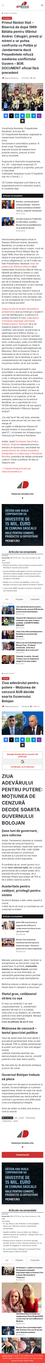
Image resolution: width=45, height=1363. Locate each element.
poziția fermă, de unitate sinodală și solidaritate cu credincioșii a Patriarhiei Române (22, 453)
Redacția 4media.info (11, 78)
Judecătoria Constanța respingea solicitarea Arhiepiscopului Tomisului (20, 321)
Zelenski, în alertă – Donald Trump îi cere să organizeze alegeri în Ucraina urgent (27, 658)
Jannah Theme (7, 1356)
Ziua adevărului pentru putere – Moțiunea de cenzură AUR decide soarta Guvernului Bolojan (29, 609)
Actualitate (13, 13)
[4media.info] (22, 5)
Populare (19, 599)
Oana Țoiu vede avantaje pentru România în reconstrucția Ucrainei (29, 634)
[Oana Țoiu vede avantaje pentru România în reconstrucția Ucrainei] (8, 634)
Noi (7, 599)
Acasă (5, 13)
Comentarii (34, 599)
